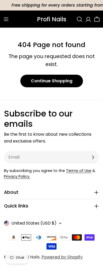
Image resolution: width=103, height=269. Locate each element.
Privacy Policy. (17, 176)
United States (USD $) (34, 223)
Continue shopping (51, 81)
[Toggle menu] (6, 19)
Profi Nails (51, 19)
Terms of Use (78, 170)
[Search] (79, 19)
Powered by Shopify (62, 257)
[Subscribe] (93, 157)
